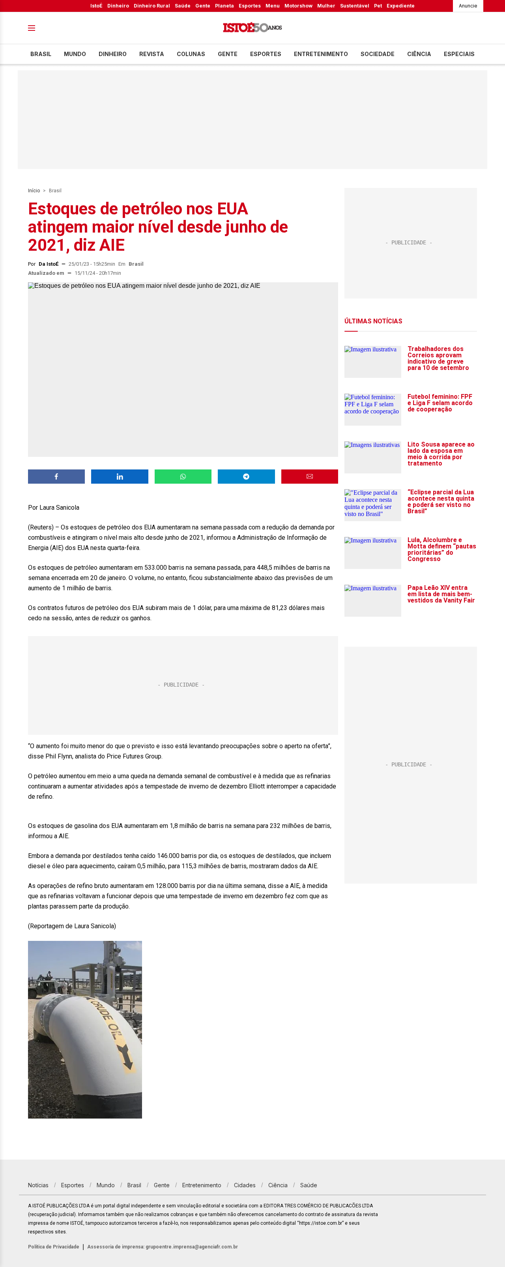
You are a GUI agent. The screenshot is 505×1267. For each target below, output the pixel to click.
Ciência (419, 54)
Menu (273, 6)
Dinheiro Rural (152, 6)
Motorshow (298, 6)
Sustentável (354, 6)
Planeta (224, 6)
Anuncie (468, 6)
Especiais (459, 54)
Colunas (191, 54)
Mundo (75, 54)
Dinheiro (118, 6)
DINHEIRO (113, 54)
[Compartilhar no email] (309, 476)
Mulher (326, 6)
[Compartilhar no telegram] (246, 476)
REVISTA (151, 54)
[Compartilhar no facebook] (56, 476)
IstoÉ (96, 6)
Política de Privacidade (53, 1247)
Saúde (183, 6)
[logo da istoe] (252, 28)
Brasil (40, 54)
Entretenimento (321, 54)
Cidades (245, 1185)
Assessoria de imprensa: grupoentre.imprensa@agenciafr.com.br (162, 1247)
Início (34, 190)
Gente (202, 6)
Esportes (250, 6)
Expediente (401, 6)
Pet (378, 6)
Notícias (38, 1185)
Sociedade (378, 54)
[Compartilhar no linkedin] (119, 476)
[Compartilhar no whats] (183, 476)
